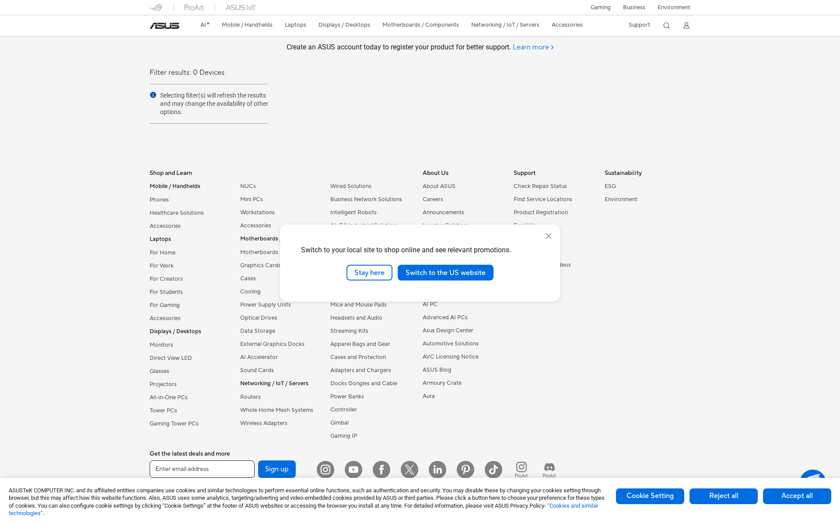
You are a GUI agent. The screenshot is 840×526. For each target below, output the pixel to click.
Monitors (161, 344)
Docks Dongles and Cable (363, 383)
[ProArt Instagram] (521, 469)
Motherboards (259, 252)
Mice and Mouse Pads (358, 304)
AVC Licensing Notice (451, 356)
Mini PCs (251, 199)
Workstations (257, 212)
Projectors (163, 384)
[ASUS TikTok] (493, 469)
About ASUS (439, 186)
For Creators (166, 278)
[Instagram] (325, 469)
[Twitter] (409, 469)
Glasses (159, 371)
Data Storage (257, 330)
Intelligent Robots (353, 212)
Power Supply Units (265, 304)
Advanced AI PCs (445, 317)
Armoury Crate (442, 383)
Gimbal (339, 422)
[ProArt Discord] (549, 469)
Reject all (723, 495)
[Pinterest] (465, 469)
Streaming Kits (349, 330)
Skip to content (155, 27)
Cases (248, 278)
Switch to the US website (446, 272)
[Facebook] (381, 469)
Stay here (369, 272)
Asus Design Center (448, 330)
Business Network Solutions (366, 199)
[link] (164, 26)
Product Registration (541, 212)
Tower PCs (163, 410)
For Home (162, 252)
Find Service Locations (543, 199)
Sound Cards (257, 370)
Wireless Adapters (263, 423)
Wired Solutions (350, 186)
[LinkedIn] (437, 469)
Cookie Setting (650, 495)
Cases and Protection (358, 357)
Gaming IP (343, 435)
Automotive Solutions (451, 343)
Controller (343, 409)
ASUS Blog (437, 369)
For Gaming (165, 305)
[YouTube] (353, 469)
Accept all (797, 495)
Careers (433, 199)
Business (634, 7)
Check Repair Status (540, 186)
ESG (610, 186)
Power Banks (347, 396)
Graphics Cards (260, 265)
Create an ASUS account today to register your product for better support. (418, 47)
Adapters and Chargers (360, 370)
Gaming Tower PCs (174, 423)
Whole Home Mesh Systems (276, 410)
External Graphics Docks (272, 344)
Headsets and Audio (356, 317)
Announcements (443, 212)
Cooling (250, 291)
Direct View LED (171, 358)
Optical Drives (258, 317)
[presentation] (153, 94)
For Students (166, 292)
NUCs (248, 186)
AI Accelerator (259, 357)
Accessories (165, 226)
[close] (548, 235)
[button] (601, 7)
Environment (674, 7)
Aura (429, 396)
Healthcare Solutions (177, 212)
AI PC (430, 304)
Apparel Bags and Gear (360, 344)
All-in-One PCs (169, 397)
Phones (159, 199)
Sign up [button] (277, 469)
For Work (162, 265)
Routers (250, 397)
